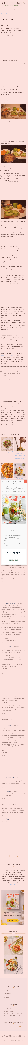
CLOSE (25, 481)
